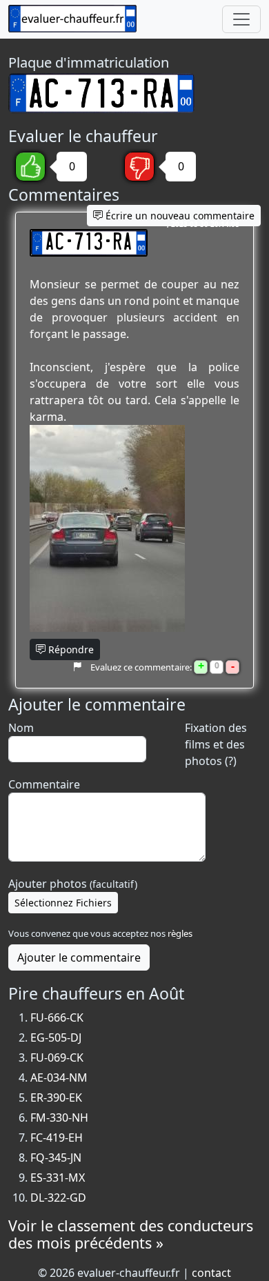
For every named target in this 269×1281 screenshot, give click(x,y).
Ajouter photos (72, 883)
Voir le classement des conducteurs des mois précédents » (130, 1234)
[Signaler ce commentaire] (76, 666)
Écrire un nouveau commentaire (179, 215)
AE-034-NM (59, 1077)
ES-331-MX (57, 1177)
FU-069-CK (56, 1057)
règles (180, 933)
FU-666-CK (56, 1017)
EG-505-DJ (55, 1037)
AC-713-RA (88, 242)
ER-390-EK (56, 1097)
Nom (21, 727)
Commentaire (44, 784)
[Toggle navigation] (241, 19)
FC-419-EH (56, 1137)
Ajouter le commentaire (79, 957)
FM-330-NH (59, 1117)
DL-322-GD (58, 1197)
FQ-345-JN (55, 1157)
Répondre (70, 649)
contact (211, 1272)
